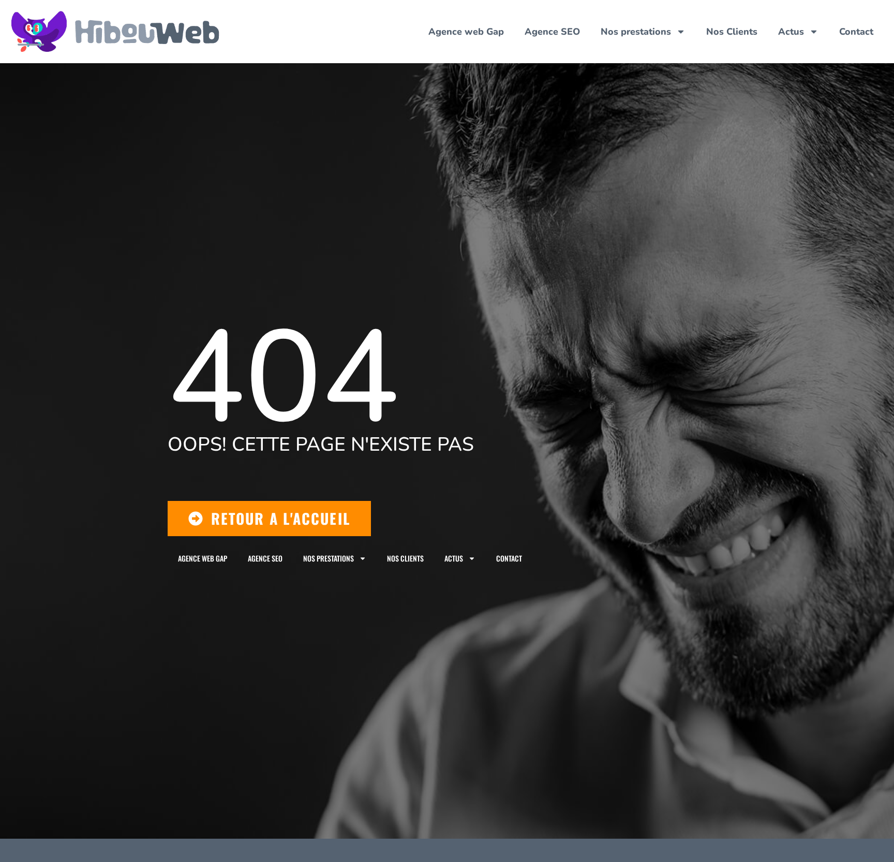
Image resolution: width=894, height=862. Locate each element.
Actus (791, 31)
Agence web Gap (466, 31)
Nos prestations (636, 31)
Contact (856, 31)
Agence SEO (552, 31)
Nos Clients (731, 31)
